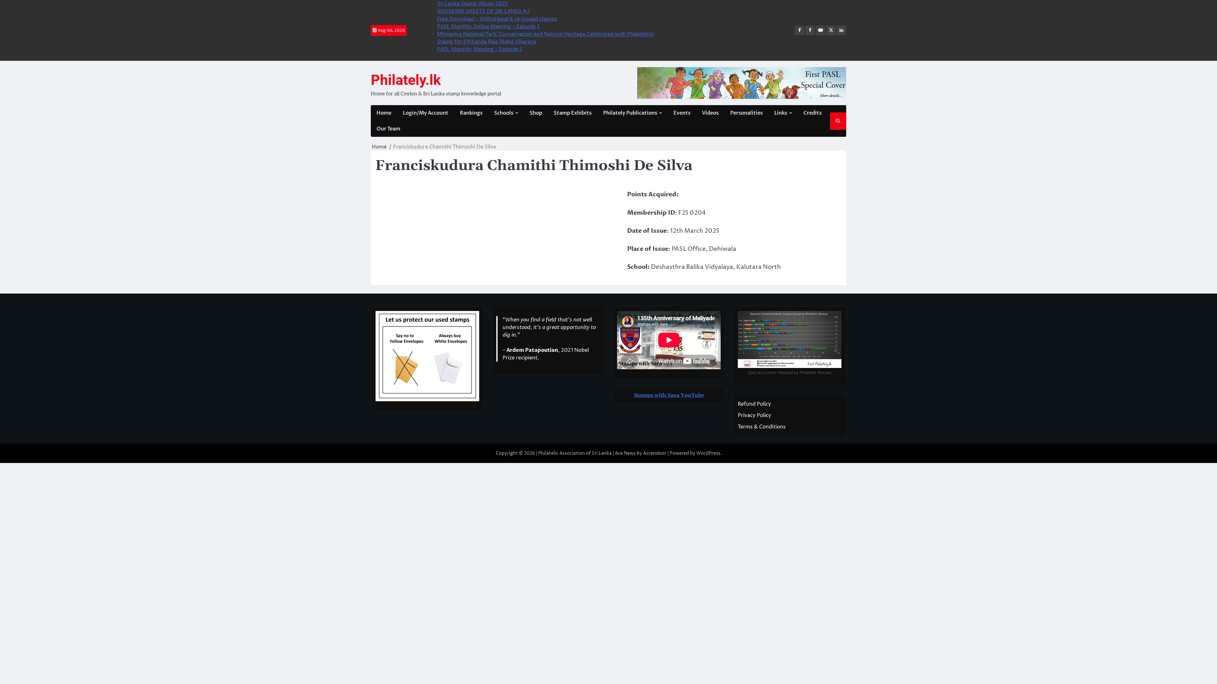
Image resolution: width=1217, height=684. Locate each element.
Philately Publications (630, 113)
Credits (812, 113)
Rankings (471, 113)
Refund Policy (754, 404)
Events (682, 113)
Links (780, 113)
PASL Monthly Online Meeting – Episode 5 (488, 26)
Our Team (388, 128)
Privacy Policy (754, 415)
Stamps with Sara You (662, 395)
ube (699, 395)
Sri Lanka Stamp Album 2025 (472, 3)
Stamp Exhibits (573, 113)
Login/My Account (425, 113)
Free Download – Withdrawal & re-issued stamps (497, 19)
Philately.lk (406, 80)
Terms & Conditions (762, 426)
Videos (710, 113)
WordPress (708, 453)
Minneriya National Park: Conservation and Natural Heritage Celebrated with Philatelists (545, 34)
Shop (536, 113)
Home (384, 113)
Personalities (746, 113)
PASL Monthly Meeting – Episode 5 (479, 49)
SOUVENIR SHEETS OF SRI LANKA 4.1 (483, 11)
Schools (503, 113)
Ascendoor (654, 453)
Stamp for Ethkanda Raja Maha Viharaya (486, 41)
